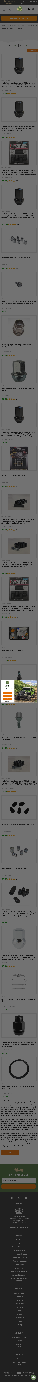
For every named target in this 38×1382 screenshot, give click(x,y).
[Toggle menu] (4, 10)
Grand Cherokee (7, 695)
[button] (33, 1377)
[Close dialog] (36, 680)
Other (8, 698)
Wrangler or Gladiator (7, 693)
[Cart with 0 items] (33, 9)
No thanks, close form (7, 701)
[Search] (9, 10)
